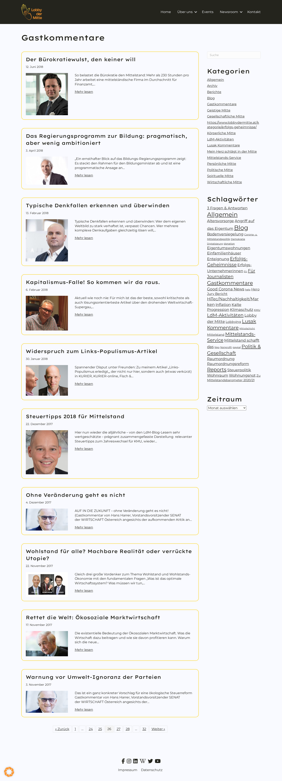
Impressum (127, 770)
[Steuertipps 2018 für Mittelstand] (47, 452)
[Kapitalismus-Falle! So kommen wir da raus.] (47, 313)
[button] (196, 12)
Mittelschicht (247, 328)
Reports (216, 370)
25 (100, 729)
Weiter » (158, 729)
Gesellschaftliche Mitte (226, 116)
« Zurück (62, 729)
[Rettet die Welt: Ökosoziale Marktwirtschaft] (47, 643)
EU (245, 271)
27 (118, 729)
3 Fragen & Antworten (227, 208)
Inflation (223, 304)
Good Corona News (225, 289)
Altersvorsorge (220, 221)
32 (144, 729)
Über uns (185, 12)
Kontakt (254, 12)
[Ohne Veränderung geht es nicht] (47, 519)
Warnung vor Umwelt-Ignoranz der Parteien (93, 677)
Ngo (216, 347)
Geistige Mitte (218, 110)
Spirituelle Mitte (220, 176)
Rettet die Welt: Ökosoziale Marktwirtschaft (93, 617)
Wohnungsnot (242, 375)
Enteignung (218, 259)
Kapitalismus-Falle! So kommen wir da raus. (93, 282)
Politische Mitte (220, 170)
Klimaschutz (241, 309)
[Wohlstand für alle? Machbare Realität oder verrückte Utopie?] (47, 584)
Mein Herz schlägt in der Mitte (232, 151)
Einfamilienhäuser (224, 253)
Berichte (214, 92)
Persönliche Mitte (221, 164)
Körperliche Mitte (221, 133)
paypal (237, 347)
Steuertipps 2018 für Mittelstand (75, 416)
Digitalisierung (215, 243)
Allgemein (215, 80)
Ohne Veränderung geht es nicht (75, 495)
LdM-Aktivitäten (220, 139)
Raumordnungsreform (228, 364)
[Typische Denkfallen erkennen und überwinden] (47, 240)
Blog (211, 98)
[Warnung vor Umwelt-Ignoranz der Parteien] (47, 701)
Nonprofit (226, 347)
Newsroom (229, 12)
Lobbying (233, 322)
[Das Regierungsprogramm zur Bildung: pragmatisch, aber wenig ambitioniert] (47, 170)
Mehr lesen (84, 92)
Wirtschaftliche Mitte (224, 182)
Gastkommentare (222, 104)
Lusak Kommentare (223, 145)
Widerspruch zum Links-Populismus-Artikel (91, 351)
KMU (257, 309)
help (247, 289)
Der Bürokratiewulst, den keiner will (81, 59)
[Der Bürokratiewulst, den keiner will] (47, 94)
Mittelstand (215, 335)
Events (207, 12)
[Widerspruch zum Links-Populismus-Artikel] (47, 380)
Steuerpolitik (239, 370)
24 (91, 729)
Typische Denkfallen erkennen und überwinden (98, 205)
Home (166, 12)
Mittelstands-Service (224, 158)
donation (229, 243)
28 (128, 729)
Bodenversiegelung (225, 234)
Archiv (212, 86)
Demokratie (238, 239)
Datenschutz (151, 770)
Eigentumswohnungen (228, 248)
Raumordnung (221, 359)
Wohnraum (217, 375)
